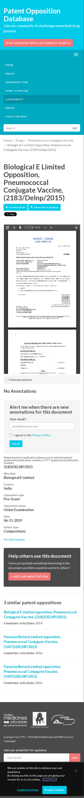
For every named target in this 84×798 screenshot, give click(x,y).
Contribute (14, 99)
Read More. (50, 779)
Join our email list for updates (25, 750)
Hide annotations (20, 379)
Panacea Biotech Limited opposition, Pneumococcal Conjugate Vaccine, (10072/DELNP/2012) (32, 642)
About (10, 107)
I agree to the (32, 435)
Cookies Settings (28, 789)
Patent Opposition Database (32, 14)
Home (9, 65)
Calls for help (16, 116)
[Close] (76, 770)
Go (75, 128)
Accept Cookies (54, 789)
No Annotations (14, 539)
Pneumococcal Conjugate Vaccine (50, 140)
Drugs (20, 140)
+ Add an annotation (29, 576)
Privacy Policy (41, 435)
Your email (18, 419)
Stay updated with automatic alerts (38, 43)
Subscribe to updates (46, 207)
